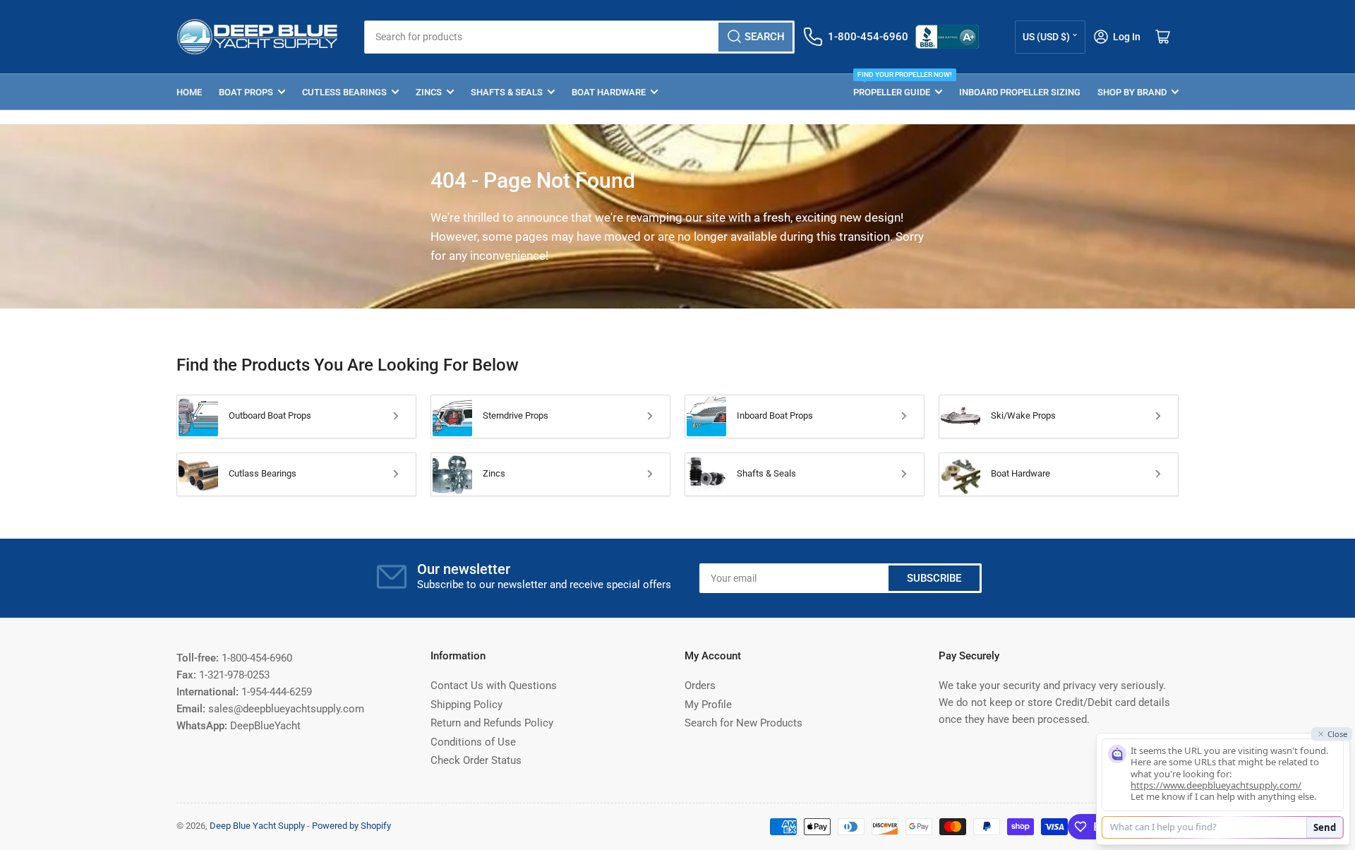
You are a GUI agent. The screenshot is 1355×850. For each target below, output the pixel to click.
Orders (700, 685)
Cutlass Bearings (262, 473)
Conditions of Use (473, 742)
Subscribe (934, 578)
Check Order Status (476, 760)
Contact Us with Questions (493, 685)
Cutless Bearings (344, 92)
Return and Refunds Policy (491, 723)
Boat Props (246, 92)
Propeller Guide (897, 85)
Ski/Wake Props (1023, 415)
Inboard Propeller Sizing (1019, 92)
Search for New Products (743, 723)
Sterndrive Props (515, 415)
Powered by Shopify (351, 825)
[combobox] (579, 37)
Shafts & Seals (507, 92)
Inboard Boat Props (775, 415)
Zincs (429, 92)
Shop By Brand (1132, 92)
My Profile (708, 704)
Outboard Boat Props (270, 415)
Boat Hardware (609, 92)
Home (189, 92)
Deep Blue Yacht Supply (257, 825)
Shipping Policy (466, 704)
